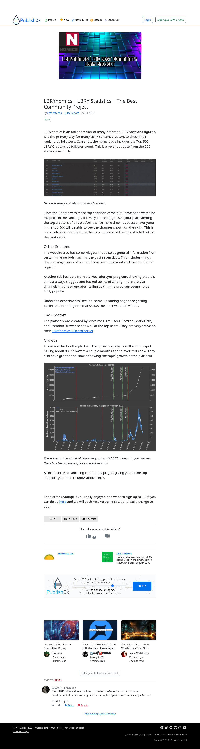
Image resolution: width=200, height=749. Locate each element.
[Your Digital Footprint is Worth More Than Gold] (138, 630)
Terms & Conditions (162, 734)
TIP (143, 585)
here (62, 501)
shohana (56, 653)
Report (84, 705)
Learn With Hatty (139, 653)
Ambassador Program (45, 727)
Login (147, 20)
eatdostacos (54, 113)
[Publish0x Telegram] (171, 728)
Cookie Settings (21, 731)
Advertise (69, 727)
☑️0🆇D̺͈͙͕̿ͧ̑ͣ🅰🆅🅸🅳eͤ (100, 653)
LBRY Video (70, 519)
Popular (53, 20)
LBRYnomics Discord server (72, 331)
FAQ (30, 727)
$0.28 (47, 119)
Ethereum (114, 20)
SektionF (57, 687)
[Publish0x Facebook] (162, 728)
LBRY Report (71, 113)
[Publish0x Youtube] (185, 728)
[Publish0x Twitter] (167, 728)
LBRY (52, 519)
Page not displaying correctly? (100, 713)
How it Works (19, 727)
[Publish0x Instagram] (180, 728)
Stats (60, 727)
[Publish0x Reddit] (176, 728)
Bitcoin (98, 20)
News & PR (81, 20)
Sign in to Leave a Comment (101, 673)
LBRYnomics (89, 519)
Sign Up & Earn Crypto (171, 20)
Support (80, 727)
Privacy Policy (181, 734)
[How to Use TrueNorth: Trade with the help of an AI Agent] (100, 630)
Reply (70, 705)
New (66, 20)
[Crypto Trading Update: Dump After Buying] (61, 630)
